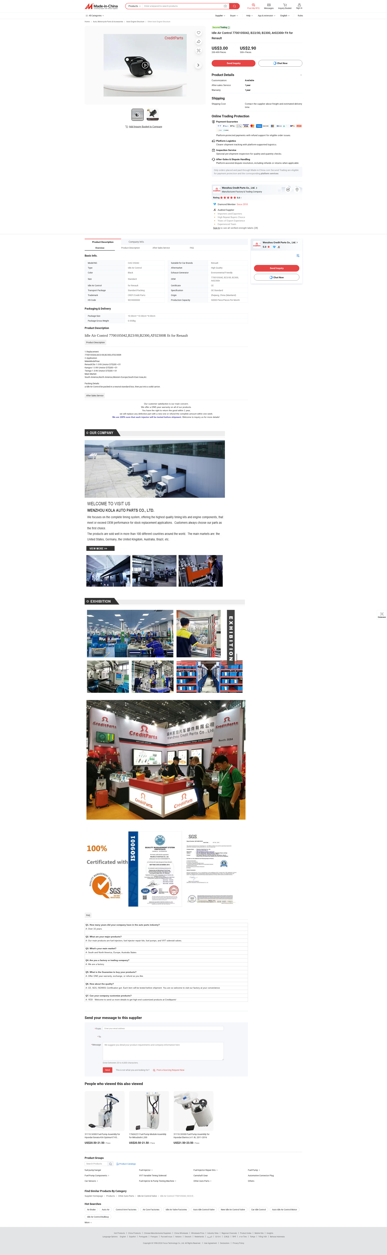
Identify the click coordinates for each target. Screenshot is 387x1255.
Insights (270, 1233)
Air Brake (91, 1209)
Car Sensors (90, 1180)
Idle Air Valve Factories (176, 1209)
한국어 (218, 1236)
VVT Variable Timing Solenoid (152, 1175)
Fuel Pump (253, 1170)
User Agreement (210, 1243)
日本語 (226, 1236)
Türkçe (252, 1236)
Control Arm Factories (126, 1209)
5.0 (265, 246)
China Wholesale (181, 1233)
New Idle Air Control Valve (233, 1209)
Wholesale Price (197, 1233)
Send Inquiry (234, 63)
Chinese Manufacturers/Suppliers (157, 1233)
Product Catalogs (127, 1163)
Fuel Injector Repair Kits (205, 1170)
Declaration (224, 1243)
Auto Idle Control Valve (204, 1209)
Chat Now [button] (282, 63)
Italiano (178, 1236)
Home (87, 21)
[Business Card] (298, 255)
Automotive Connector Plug (261, 1175)
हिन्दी (234, 1236)
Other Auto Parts (201, 1180)
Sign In (216, 227)
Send (107, 1069)
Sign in (299, 8)
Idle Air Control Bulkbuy (98, 1216)
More (87, 1222)
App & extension (265, 15)
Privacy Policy (238, 1243)
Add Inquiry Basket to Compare (145, 126)
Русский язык (166, 1236)
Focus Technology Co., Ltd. (174, 1243)
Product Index (245, 1233)
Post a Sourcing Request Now (168, 1069)
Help (248, 15)
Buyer (233, 15)
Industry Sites (212, 1233)
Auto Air (105, 1209)
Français (154, 1236)
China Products (134, 1233)
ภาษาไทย (243, 1236)
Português (143, 1236)
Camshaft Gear (201, 1175)
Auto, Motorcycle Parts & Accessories (108, 21)
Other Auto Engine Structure (159, 21)
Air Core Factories (151, 1209)
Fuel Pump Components (96, 1175)
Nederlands (199, 1236)
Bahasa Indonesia (277, 1236)
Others (251, 1180)
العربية (209, 1236)
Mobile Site (259, 1233)
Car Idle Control (258, 1209)
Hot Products (119, 1233)
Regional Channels (229, 1233)
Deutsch (188, 1236)
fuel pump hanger (93, 1170)
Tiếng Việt (262, 1236)
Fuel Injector (145, 1170)
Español (132, 1236)
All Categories (95, 15)
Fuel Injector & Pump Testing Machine (156, 1180)
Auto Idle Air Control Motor (284, 1209)
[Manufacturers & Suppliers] (101, 6)
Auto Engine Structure (135, 21)
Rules (300, 15)
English (123, 1236)
